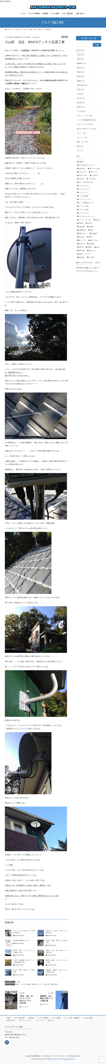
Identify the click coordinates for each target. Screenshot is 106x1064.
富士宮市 (81, 237)
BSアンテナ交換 (95, 168)
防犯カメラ (92, 250)
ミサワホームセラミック (86, 216)
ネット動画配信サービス (86, 203)
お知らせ (50, 1020)
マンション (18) (82, 137)
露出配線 (81, 257)
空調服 (90, 247)
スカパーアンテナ (84, 189)
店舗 (90, 237)
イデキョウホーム (84, 185)
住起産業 (81, 226)
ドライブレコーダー (85, 199)
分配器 (91, 226)
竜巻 (97, 247)
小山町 (65, 37)
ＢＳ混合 (91, 257)
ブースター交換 (84, 206)
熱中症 (81, 247)
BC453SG (82, 168)
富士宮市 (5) (81, 102)
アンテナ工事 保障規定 (71, 1018)
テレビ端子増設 (84, 196)
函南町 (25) (80, 81)
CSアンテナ (82, 172)
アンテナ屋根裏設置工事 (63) (86, 120)
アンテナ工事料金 (43, 1018)
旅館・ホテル (94, 240)
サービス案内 (56, 1018)
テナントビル (83, 192)
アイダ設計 (92, 179)
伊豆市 (90, 223)
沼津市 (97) (80, 59)
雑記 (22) (80, 146)
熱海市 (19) (80, 107)
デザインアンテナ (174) (84, 115)
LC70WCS (95, 175)
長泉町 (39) (80, 72)
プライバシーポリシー (25, 1020)
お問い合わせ (10, 1020)
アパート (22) (81, 133)
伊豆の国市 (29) (82, 85)
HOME (8, 1018)
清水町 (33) (80, 76)
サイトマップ (40, 1020)
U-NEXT (81, 179)
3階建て (81, 162)
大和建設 (94, 233)
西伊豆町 (81, 250)
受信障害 (55, 984)
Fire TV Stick (83, 175)
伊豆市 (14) (80, 89)
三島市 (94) (80, 54)
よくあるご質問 (87, 1018)
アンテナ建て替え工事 (86, 182)
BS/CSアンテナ (38, 984)
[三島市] (11, 999)
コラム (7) (80, 150)
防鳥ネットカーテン (85, 254)
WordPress (41, 1059)
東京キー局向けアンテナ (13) (86, 129)
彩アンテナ (82, 240)
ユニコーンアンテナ (85, 220)
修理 (30, 984)
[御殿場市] (62, 999)
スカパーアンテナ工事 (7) (85, 124)
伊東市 (81, 223)
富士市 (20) (80, 98)
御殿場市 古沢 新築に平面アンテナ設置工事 (46, 998)
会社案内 (31, 1018)
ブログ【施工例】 (19, 1018)
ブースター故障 (84, 209)
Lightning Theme (52, 1059)
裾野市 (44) (80, 68)
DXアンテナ (94, 172)
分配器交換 (82, 230)
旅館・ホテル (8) (82, 142)
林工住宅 (81, 243)
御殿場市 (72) (81, 63)
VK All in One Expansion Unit (66, 1059)
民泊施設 (91, 243)
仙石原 (98, 220)
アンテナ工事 (22, 984)
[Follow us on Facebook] (7, 1042)
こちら (95, 271)
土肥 (91, 230)
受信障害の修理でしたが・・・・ (24, 940)
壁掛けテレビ (83, 233)
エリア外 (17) (81, 111)
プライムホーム (84, 213)
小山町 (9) (80, 94)
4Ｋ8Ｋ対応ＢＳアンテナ (86, 165)
